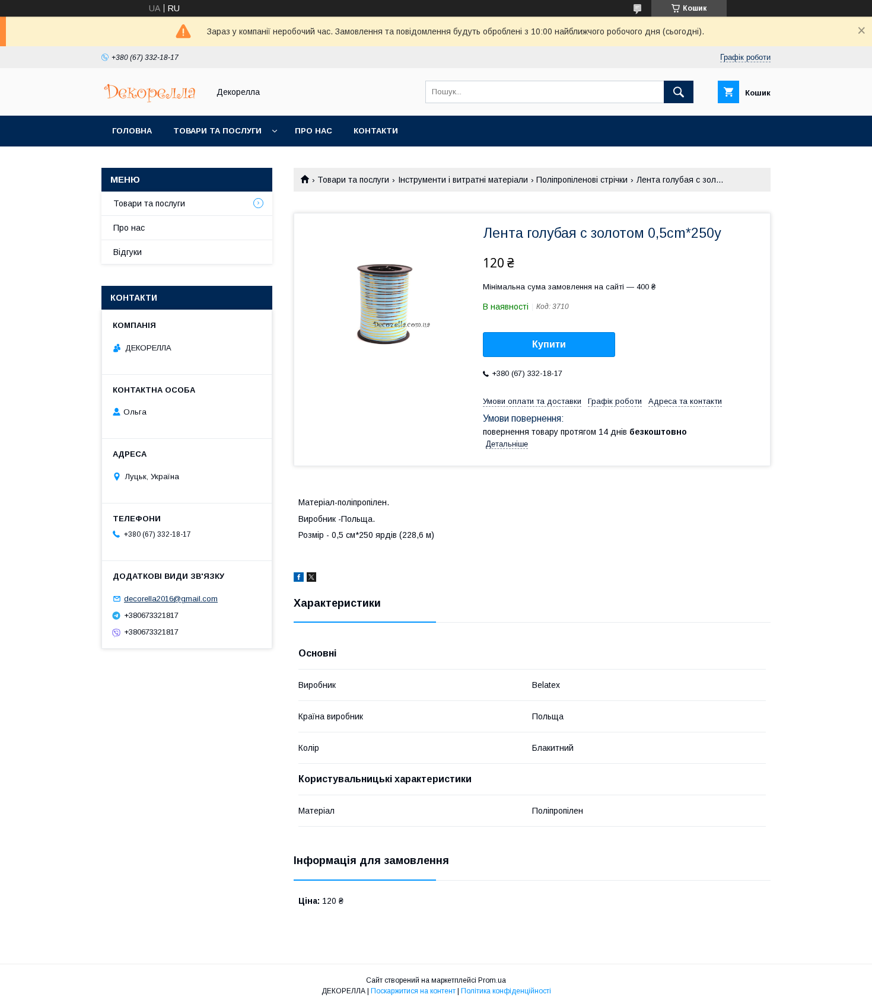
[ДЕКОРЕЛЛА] (151, 100)
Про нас (313, 130)
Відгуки (127, 252)
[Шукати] (678, 92)
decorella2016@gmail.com (171, 598)
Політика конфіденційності (506, 991)
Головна (132, 130)
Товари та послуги (217, 130)
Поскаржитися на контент (413, 991)
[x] (311, 579)
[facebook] (299, 579)
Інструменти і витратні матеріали (463, 179)
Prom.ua (492, 980)
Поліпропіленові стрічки (582, 179)
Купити (549, 344)
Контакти (376, 130)
